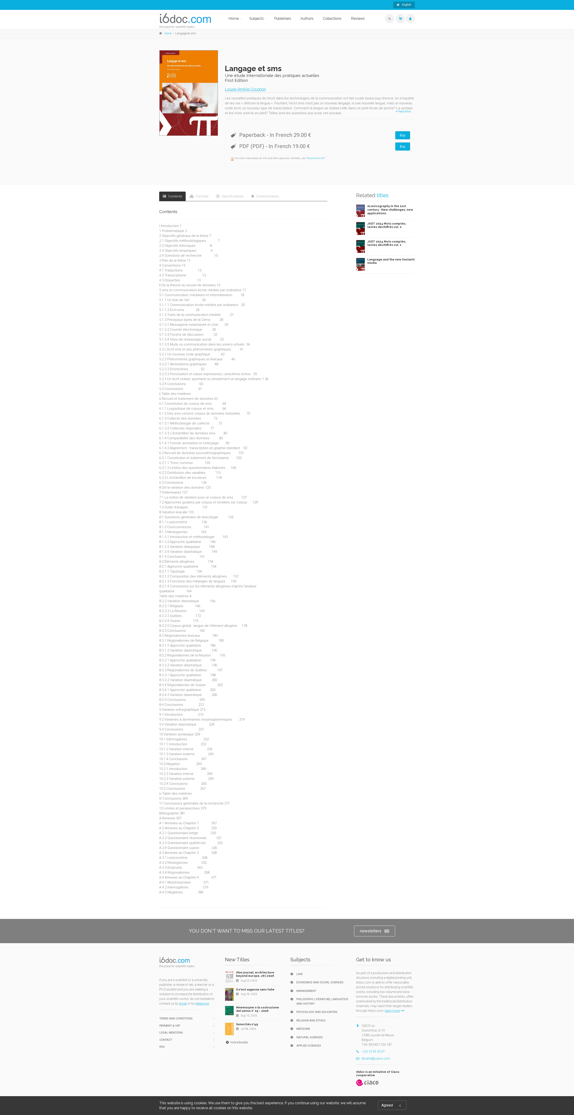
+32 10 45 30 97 (373, 1051)
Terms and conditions (176, 1018)
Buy (402, 135)
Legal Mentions (171, 1032)
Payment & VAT (316, 158)
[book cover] (189, 93)
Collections (332, 18)
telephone (202, 1003)
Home (233, 18)
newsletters (370, 931)
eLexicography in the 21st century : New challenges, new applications (390, 209)
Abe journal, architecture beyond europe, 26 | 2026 (255, 974)
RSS (162, 1046)
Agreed (387, 1105)
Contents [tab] (174, 196)
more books (239, 1042)
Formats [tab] (202, 196)
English (406, 4)
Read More (404, 111)
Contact (165, 1039)
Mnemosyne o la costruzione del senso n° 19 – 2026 (257, 1009)
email (183, 1003)
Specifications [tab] (232, 196)
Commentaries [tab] (267, 196)
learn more (392, 1010)
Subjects (256, 18)
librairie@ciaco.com (376, 1058)
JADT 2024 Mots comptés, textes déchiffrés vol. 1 (386, 243)
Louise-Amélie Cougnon (245, 89)
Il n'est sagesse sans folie (255, 989)
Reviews (358, 18)
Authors (306, 18)
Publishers (282, 18)
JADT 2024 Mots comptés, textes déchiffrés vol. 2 (386, 225)
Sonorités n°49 (247, 1024)
